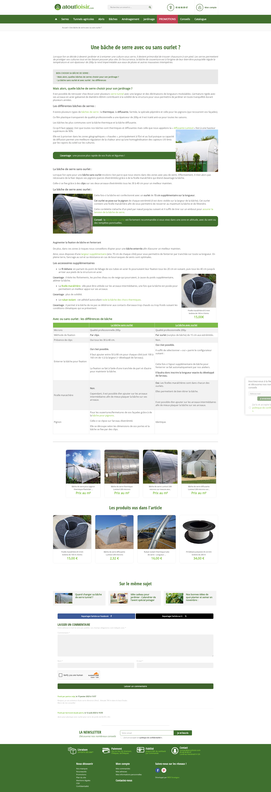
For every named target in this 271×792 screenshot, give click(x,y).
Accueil (65, 27)
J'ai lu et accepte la (143, 737)
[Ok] (150, 7)
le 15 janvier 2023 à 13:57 (77, 696)
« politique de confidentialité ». (150, 737)
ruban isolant (69, 299)
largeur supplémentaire (93, 254)
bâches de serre (90, 111)
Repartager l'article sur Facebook (95, 616)
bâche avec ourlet (115, 219)
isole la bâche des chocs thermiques (121, 299)
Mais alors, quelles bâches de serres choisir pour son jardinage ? (88, 77)
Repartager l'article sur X (172, 616)
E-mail (140, 661)
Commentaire (64, 633)
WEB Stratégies (173, 777)
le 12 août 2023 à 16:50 (80, 713)
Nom (60, 661)
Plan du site (81, 777)
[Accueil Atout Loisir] (56, 19)
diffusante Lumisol (184, 128)
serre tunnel (117, 93)
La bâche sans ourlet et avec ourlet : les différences (81, 80)
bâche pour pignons (103, 415)
